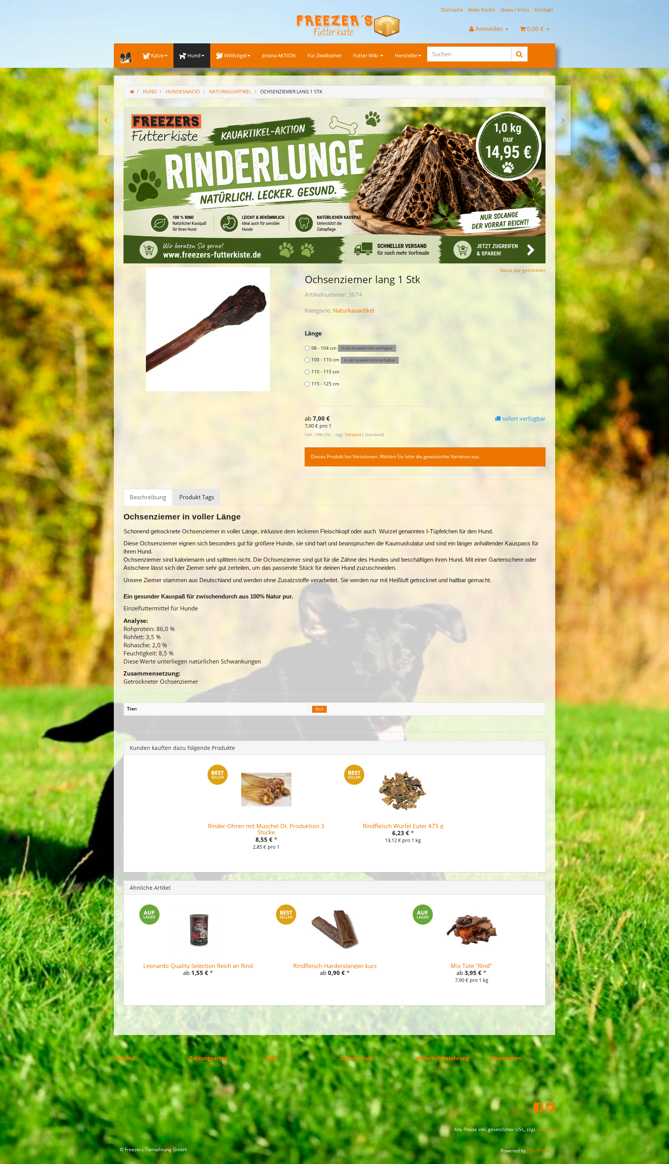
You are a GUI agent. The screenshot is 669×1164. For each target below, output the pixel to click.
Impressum (506, 1057)
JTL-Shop (538, 1150)
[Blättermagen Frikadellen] (106, 120)
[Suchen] (519, 54)
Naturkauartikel (353, 310)
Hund (194, 55)
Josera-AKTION (279, 55)
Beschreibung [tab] (148, 497)
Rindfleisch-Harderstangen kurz (335, 965)
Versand (353, 434)
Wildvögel (235, 55)
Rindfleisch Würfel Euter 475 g (403, 825)
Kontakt (544, 9)
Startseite (452, 9)
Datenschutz (357, 1057)
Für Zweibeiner (324, 55)
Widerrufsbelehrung (442, 1057)
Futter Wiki (366, 55)
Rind (319, 709)
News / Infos (515, 9)
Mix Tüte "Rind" (471, 965)
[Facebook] (538, 1106)
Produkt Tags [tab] (196, 497)
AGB (270, 1057)
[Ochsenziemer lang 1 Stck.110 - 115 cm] (563, 120)
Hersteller (406, 55)
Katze (157, 55)
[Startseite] (132, 91)
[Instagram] (550, 1106)
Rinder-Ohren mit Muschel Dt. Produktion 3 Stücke (266, 829)
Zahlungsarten (208, 1057)
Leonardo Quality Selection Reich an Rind (198, 965)
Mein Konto (481, 9)
